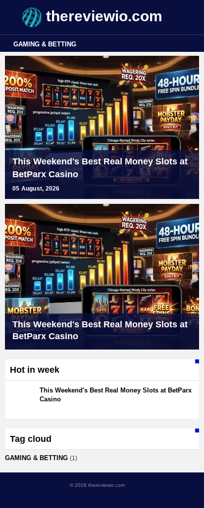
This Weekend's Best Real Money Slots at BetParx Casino (100, 167)
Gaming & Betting (44, 44)
